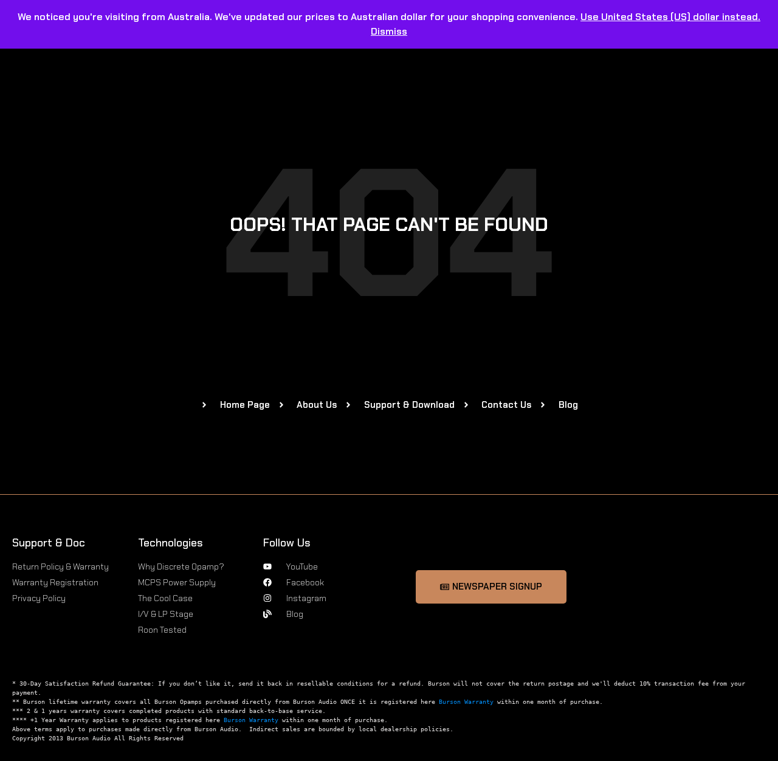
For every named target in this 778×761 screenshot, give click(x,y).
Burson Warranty (466, 701)
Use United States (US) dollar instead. (670, 16)
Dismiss (389, 31)
